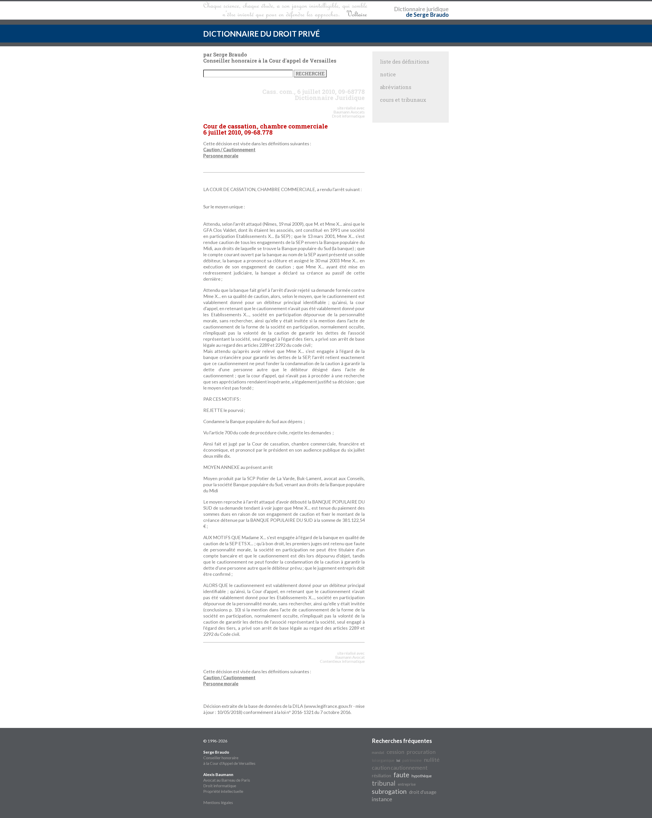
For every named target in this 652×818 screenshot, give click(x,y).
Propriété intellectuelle (223, 791)
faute (401, 775)
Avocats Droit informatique (348, 113)
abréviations (395, 87)
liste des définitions (404, 61)
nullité (432, 759)
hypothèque (422, 776)
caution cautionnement (400, 767)
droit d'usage (422, 792)
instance (382, 799)
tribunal (384, 783)
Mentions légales (218, 802)
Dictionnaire (409, 9)
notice (388, 74)
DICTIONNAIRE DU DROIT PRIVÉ (261, 33)
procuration (421, 752)
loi (398, 760)
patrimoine (412, 760)
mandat (378, 752)
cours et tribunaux (403, 99)
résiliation (381, 775)
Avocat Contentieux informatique (342, 659)
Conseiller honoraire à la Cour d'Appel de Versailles (229, 758)
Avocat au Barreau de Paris (226, 780)
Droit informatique (219, 785)
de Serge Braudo (427, 14)
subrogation (389, 791)
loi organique (383, 760)
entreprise (407, 784)
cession (395, 752)
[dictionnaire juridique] (285, 10)
